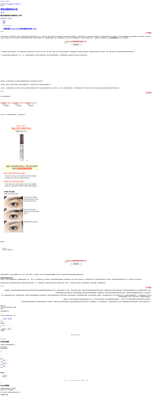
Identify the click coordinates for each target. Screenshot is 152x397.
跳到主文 (2, 12)
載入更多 (2, 323)
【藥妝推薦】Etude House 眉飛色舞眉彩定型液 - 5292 (19, 28)
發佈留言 (2, 330)
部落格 (4, 22)
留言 (11, 315)
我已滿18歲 (3, 394)
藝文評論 (10, 318)
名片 (4, 23)
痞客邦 (8, 315)
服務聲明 (87, 380)
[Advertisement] (66, 66)
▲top (1, 320)
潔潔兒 (1, 308)
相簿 (4, 20)
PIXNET (67, 380)
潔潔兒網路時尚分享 (9, 9)
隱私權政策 (83, 380)
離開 (7, 394)
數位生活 (10, 18)
